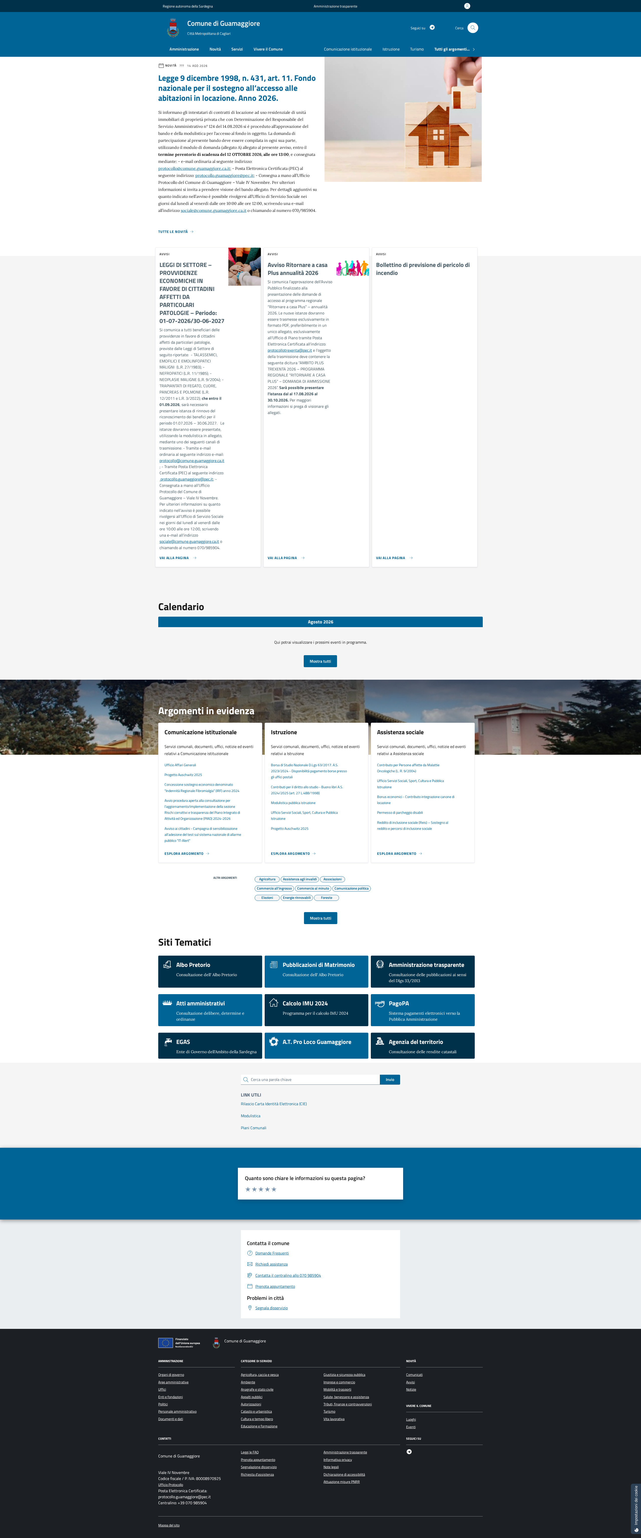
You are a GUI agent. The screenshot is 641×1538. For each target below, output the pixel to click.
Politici (163, 1404)
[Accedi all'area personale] (468, 6)
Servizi (237, 49)
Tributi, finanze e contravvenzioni (348, 1404)
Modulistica (250, 1116)
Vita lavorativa (334, 1419)
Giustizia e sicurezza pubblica (344, 1374)
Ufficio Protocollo (170, 1484)
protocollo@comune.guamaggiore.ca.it (194, 168)
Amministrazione (184, 49)
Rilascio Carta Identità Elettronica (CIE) (274, 1104)
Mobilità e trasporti (337, 1389)
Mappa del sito (169, 1525)
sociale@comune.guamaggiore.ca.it (213, 210)
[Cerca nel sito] (472, 28)
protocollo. (168, 479)
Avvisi (410, 1382)
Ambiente (248, 1382)
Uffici (162, 1389)
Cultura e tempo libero (257, 1419)
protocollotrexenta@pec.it (290, 350)
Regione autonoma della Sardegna (188, 6)
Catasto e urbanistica (256, 1411)
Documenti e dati (170, 1419)
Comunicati (414, 1374)
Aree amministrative (173, 1382)
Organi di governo (171, 1374)
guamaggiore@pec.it (195, 479)
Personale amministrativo (177, 1411)
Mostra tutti (320, 661)
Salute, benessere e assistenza (346, 1397)
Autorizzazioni (251, 1404)
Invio (390, 1079)
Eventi (411, 1427)
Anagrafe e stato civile (257, 1389)
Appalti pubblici (251, 1397)
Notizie (411, 1389)
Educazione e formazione (259, 1426)
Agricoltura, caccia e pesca (260, 1374)
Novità (215, 49)
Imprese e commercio (339, 1382)
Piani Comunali (253, 1128)
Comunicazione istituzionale (348, 49)
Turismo (417, 49)
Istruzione (391, 49)
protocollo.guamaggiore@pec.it (224, 175)
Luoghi (411, 1419)
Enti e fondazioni (170, 1397)
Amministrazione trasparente (335, 6)
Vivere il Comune (268, 49)
